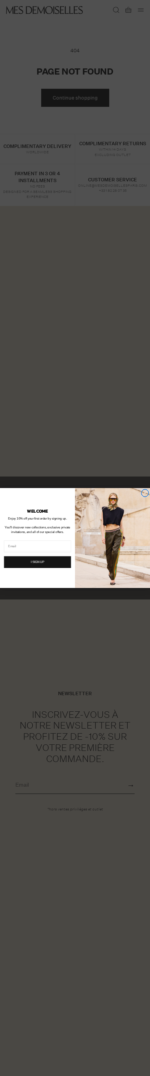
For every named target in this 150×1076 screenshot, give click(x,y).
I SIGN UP (38, 562)
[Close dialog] (145, 493)
